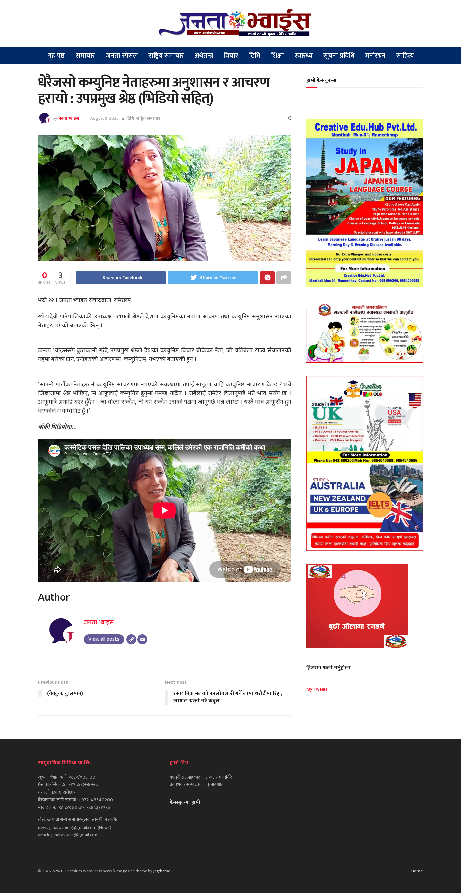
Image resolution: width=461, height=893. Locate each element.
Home (417, 871)
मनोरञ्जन (375, 55)
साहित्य (405, 55)
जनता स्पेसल (122, 55)
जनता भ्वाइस (68, 118)
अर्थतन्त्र (204, 55)
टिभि (254, 55)
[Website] (131, 639)
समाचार (85, 55)
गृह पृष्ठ (56, 55)
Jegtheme (161, 871)
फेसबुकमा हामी (185, 802)
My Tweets (317, 689)
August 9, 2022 (104, 118)
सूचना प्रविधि (338, 55)
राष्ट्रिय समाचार (166, 55)
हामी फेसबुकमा (321, 80)
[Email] (142, 639)
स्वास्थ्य (304, 55)
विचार (231, 55)
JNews (57, 871)
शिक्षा (277, 55)
